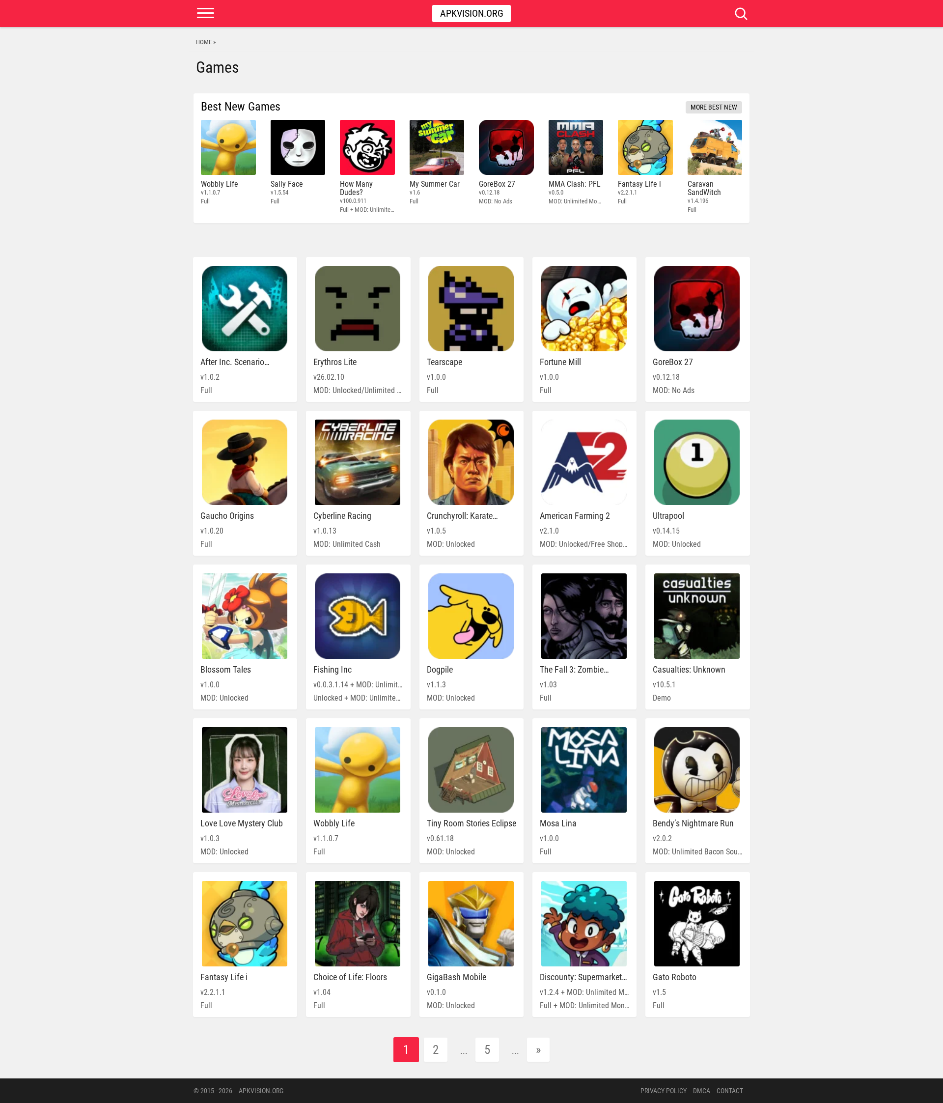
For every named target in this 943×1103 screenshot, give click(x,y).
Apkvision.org (471, 13)
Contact (730, 1091)
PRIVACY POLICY (663, 1091)
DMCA (701, 1091)
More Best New (714, 107)
